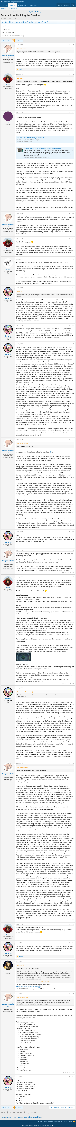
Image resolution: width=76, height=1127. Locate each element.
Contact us (39, 1122)
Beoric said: (20, 49)
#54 (73, 688)
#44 (73, 214)
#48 (73, 325)
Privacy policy (58, 1122)
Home (4, 5)
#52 (73, 550)
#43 (73, 112)
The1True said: (21, 443)
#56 (73, 924)
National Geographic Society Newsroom (30, 138)
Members (33, 5)
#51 (73, 532)
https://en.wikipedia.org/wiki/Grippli (28, 987)
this (51, 452)
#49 (73, 344)
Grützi (4, 18)
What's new (22, 5)
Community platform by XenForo (38, 1125)
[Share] (69, 45)
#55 (73, 763)
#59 (73, 993)
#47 (73, 288)
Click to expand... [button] (45, 981)
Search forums (13, 8)
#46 (73, 259)
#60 (73, 1076)
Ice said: (19, 292)
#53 (73, 577)
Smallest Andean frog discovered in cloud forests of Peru (43, 148)
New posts (4, 8)
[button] (27, 5)
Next (19, 41)
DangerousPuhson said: (24, 692)
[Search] (73, 5)
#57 (73, 943)
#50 (73, 439)
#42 (73, 74)
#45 (73, 238)
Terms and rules (48, 1122)
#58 (73, 961)
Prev (4, 41)
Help (65, 1122)
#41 (73, 45)
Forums (12, 5)
